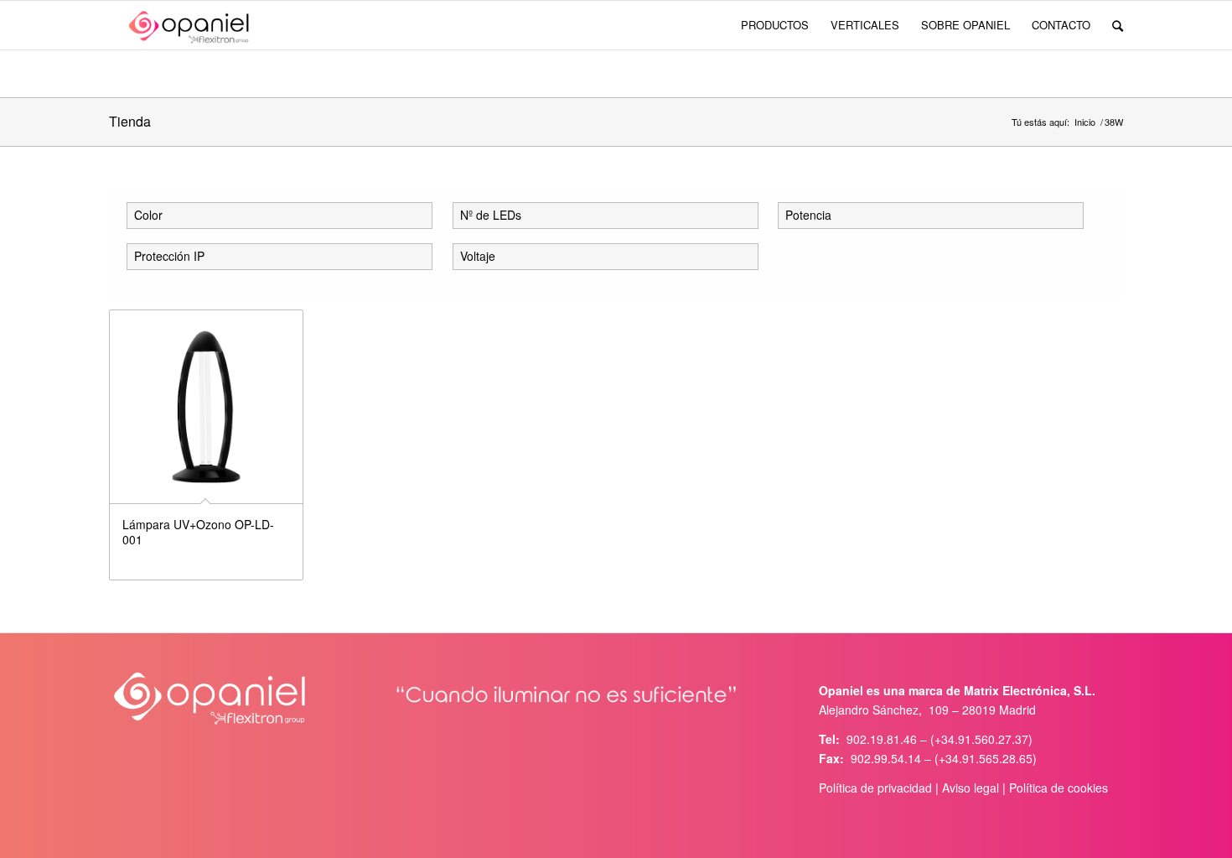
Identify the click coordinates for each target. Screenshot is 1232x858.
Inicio (1084, 122)
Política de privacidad (875, 787)
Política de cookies (1058, 787)
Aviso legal (970, 787)
